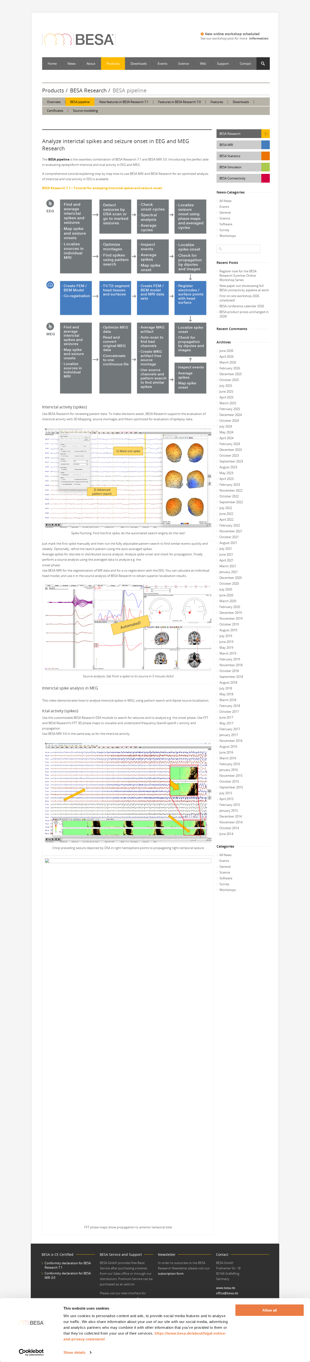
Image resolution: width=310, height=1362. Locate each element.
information (259, 38)
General (225, 212)
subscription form (171, 1273)
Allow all (269, 1310)
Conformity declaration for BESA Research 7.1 (68, 1265)
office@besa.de (227, 1293)
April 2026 (226, 356)
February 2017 (229, 729)
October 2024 (229, 420)
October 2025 (229, 380)
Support (223, 63)
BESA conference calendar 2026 (241, 306)
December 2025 (230, 374)
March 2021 (227, 566)
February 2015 (229, 805)
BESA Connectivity (232, 178)
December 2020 (230, 578)
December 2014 (230, 816)
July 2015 (225, 793)
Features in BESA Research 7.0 (179, 102)
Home (52, 63)
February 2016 (229, 764)
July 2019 (225, 636)
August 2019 (228, 630)
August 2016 (228, 746)
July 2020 (225, 589)
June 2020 (226, 595)
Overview (54, 102)
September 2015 (231, 787)
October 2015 (229, 781)
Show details (74, 1352)
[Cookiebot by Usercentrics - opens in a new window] (31, 1352)
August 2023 (228, 467)
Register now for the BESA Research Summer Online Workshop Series (237, 275)
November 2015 (230, 775)
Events (162, 63)
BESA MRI (226, 145)
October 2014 (229, 828)
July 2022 (225, 508)
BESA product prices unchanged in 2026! (244, 314)
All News (225, 201)
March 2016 (227, 758)
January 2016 (228, 770)
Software (225, 224)
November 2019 (230, 618)
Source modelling (85, 110)
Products (113, 63)
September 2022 (231, 502)
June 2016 (226, 752)
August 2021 (228, 543)
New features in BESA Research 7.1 (123, 102)
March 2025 (227, 403)
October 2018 (229, 671)
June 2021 (226, 554)
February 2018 (229, 706)
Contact (245, 63)
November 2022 (230, 490)
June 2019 (226, 642)
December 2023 (230, 449)
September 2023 (231, 461)
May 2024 (226, 432)
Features (216, 102)
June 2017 (226, 717)
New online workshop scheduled (232, 34)
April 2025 (226, 397)
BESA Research (88, 90)
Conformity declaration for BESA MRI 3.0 (68, 1275)
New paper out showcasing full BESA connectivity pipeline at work (244, 288)
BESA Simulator (230, 167)
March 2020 (227, 601)
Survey (224, 230)
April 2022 (226, 519)
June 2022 (226, 513)
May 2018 (226, 694)
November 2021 (230, 531)
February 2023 (229, 484)
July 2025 (225, 385)
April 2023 (226, 479)
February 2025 (229, 409)
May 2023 (226, 473)
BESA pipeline (80, 102)
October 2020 (229, 583)
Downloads (139, 63)
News (72, 63)
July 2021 (225, 548)
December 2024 (230, 415)
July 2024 (225, 426)
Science (183, 63)
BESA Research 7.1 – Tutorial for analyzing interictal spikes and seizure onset (102, 188)
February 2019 (229, 659)
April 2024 (226, 438)
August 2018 (228, 682)
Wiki (203, 63)
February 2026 (229, 368)
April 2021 (226, 560)
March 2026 (227, 362)
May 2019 (226, 647)
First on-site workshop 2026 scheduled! (239, 298)
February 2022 (229, 525)
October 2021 (229, 537)
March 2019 (227, 653)
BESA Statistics (229, 156)
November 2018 (230, 665)
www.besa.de (225, 1288)
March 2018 (227, 700)
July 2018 (225, 688)
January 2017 (228, 735)
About (90, 63)
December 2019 (230, 612)
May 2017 (226, 723)
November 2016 (230, 740)
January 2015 (228, 810)
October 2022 (229, 496)
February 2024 (229, 444)
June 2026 (226, 351)
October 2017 (229, 711)
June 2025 (226, 391)
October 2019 (229, 624)
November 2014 (230, 822)
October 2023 (229, 455)
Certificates (55, 110)
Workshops (227, 236)
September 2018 (231, 676)
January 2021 (228, 572)
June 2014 (226, 834)
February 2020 (229, 607)
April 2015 (226, 799)
